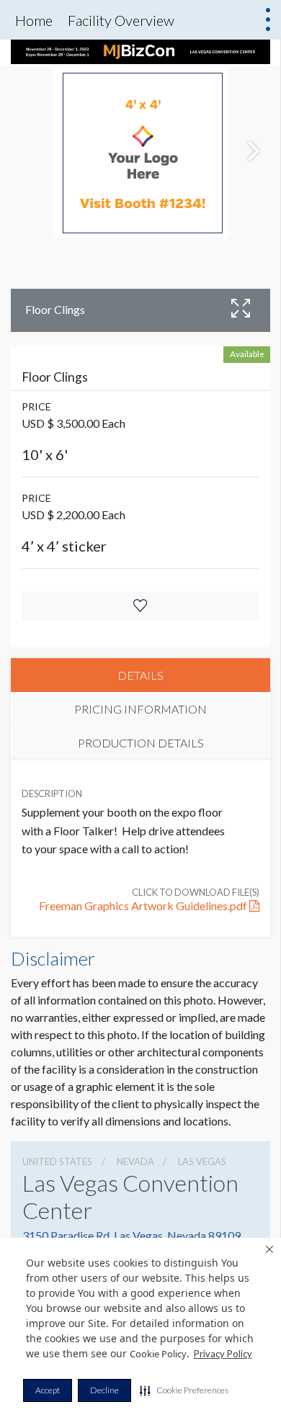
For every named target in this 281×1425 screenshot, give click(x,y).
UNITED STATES (57, 1161)
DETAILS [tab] (140, 675)
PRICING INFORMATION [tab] (140, 709)
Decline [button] (104, 1390)
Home (34, 20)
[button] (184, 1390)
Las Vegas (202, 1161)
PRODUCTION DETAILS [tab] (141, 743)
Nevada (135, 1161)
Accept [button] (47, 1390)
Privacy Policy (223, 1353)
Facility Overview (121, 20)
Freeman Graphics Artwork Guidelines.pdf (144, 905)
